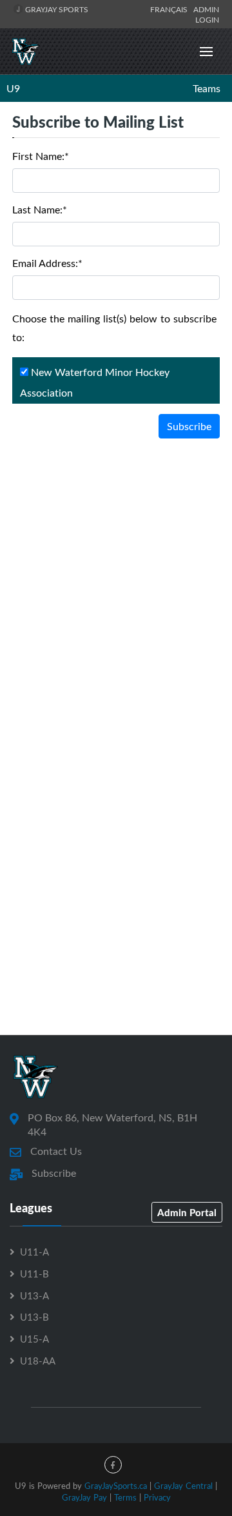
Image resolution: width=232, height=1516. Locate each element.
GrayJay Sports (55, 9)
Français (170, 9)
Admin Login (206, 14)
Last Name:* (39, 209)
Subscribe (189, 426)
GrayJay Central (183, 1485)
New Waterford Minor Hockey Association (94, 382)
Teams (206, 88)
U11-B (34, 1273)
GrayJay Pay (84, 1497)
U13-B (34, 1316)
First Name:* (40, 156)
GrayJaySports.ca (115, 1485)
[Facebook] (113, 1465)
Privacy (157, 1497)
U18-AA (37, 1360)
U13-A (34, 1295)
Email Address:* (47, 263)
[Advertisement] (116, 574)
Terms (125, 1497)
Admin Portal (187, 1212)
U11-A (34, 1251)
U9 (13, 88)
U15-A (34, 1338)
